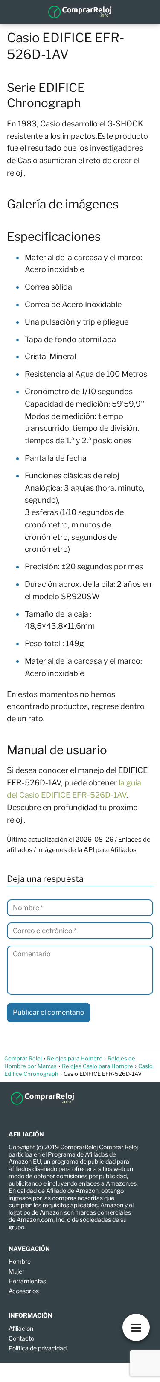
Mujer (16, 1271)
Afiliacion (21, 1328)
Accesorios (24, 1290)
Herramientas (27, 1281)
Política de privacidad (38, 1348)
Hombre (20, 1261)
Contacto (21, 1338)
